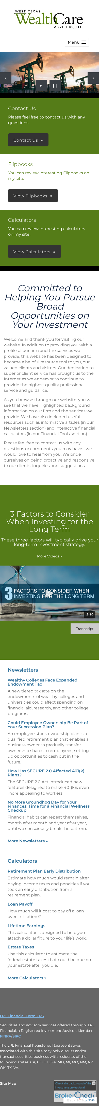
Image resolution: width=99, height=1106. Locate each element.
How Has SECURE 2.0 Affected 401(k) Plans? (46, 773)
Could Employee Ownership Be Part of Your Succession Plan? (48, 724)
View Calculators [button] (32, 251)
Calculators (22, 861)
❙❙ (55, 85)
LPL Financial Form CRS (22, 1016)
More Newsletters (28, 841)
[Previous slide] (5, 78)
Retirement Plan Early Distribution (44, 871)
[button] (77, 42)
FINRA (5, 1036)
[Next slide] (93, 78)
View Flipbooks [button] (30, 196)
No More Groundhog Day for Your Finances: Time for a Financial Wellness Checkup (49, 806)
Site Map (8, 1083)
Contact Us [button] (25, 140)
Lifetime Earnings (26, 925)
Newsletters (23, 670)
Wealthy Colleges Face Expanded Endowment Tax (42, 682)
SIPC (16, 1036)
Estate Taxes (21, 947)
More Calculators (27, 978)
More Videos (49, 556)
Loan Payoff (20, 904)
